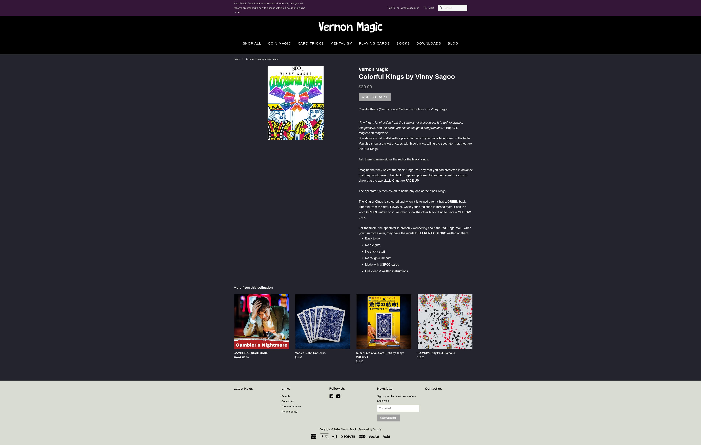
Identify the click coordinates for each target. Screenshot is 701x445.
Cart (431, 7)
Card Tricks (311, 43)
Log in (391, 7)
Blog (453, 43)
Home (237, 59)
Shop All (252, 43)
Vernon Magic (349, 429)
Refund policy (289, 411)
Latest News (243, 388)
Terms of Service (291, 406)
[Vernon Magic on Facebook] (331, 397)
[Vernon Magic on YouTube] (338, 397)
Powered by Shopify (370, 429)
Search (285, 396)
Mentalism (341, 43)
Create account (410, 7)
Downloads (429, 43)
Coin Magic (279, 43)
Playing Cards (374, 43)
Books (403, 43)
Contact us (287, 401)
